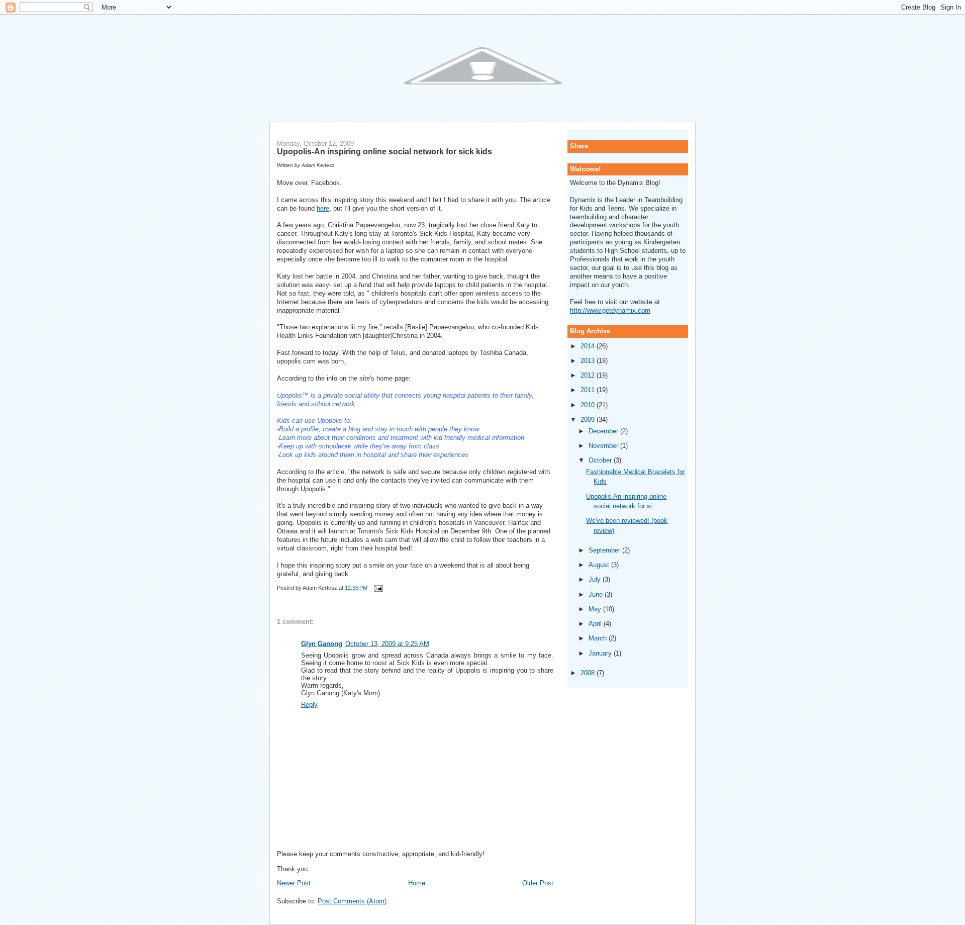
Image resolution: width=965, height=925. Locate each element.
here (323, 208)
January (601, 653)
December (604, 431)
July (596, 579)
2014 (589, 346)
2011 (589, 390)
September (605, 550)
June (597, 594)
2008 (589, 673)
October (601, 460)
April (596, 623)
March (599, 638)
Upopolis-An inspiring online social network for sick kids (384, 151)
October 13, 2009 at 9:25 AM (387, 644)
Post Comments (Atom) (352, 901)
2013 (589, 360)
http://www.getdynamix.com (610, 310)
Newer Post (294, 883)
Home (416, 883)
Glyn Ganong (321, 644)
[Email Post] (377, 588)
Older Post (537, 883)
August (600, 565)
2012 (589, 375)
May (596, 609)
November (604, 445)
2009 (589, 419)
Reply (309, 704)
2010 (589, 405)
